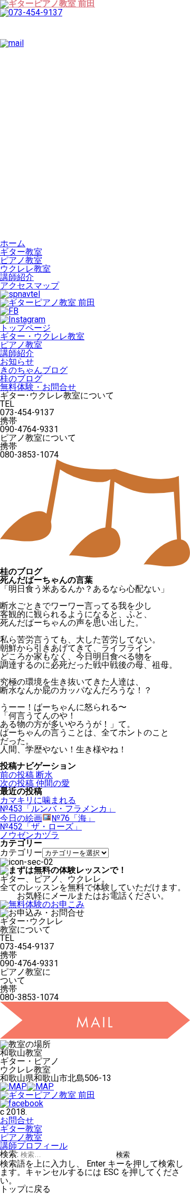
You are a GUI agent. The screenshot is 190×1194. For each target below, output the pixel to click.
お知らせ (17, 362)
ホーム (12, 243)
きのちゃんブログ (34, 370)
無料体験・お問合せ (38, 387)
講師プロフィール (34, 1146)
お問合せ (17, 1120)
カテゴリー (21, 852)
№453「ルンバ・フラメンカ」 (58, 809)
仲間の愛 (35, 783)
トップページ (25, 328)
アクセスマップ (29, 286)
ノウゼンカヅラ (29, 835)
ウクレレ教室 (25, 269)
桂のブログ (21, 379)
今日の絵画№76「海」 (47, 818)
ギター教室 (21, 252)
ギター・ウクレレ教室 (42, 336)
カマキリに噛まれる (38, 800)
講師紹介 (17, 277)
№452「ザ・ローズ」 (41, 827)
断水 (26, 775)
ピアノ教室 (21, 260)
